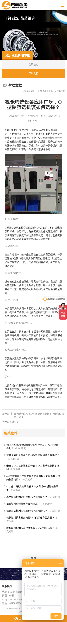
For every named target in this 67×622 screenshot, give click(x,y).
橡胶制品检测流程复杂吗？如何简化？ (26, 510)
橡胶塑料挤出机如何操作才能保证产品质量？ (30, 517)
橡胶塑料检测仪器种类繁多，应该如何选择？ (30, 528)
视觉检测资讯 (46, 91)
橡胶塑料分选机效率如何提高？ (23, 503)
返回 (33, 558)
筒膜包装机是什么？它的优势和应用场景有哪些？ (32, 455)
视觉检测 (28, 91)
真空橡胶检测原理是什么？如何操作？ (26, 497)
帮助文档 (61, 91)
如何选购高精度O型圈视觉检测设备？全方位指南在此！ (33, 415)
